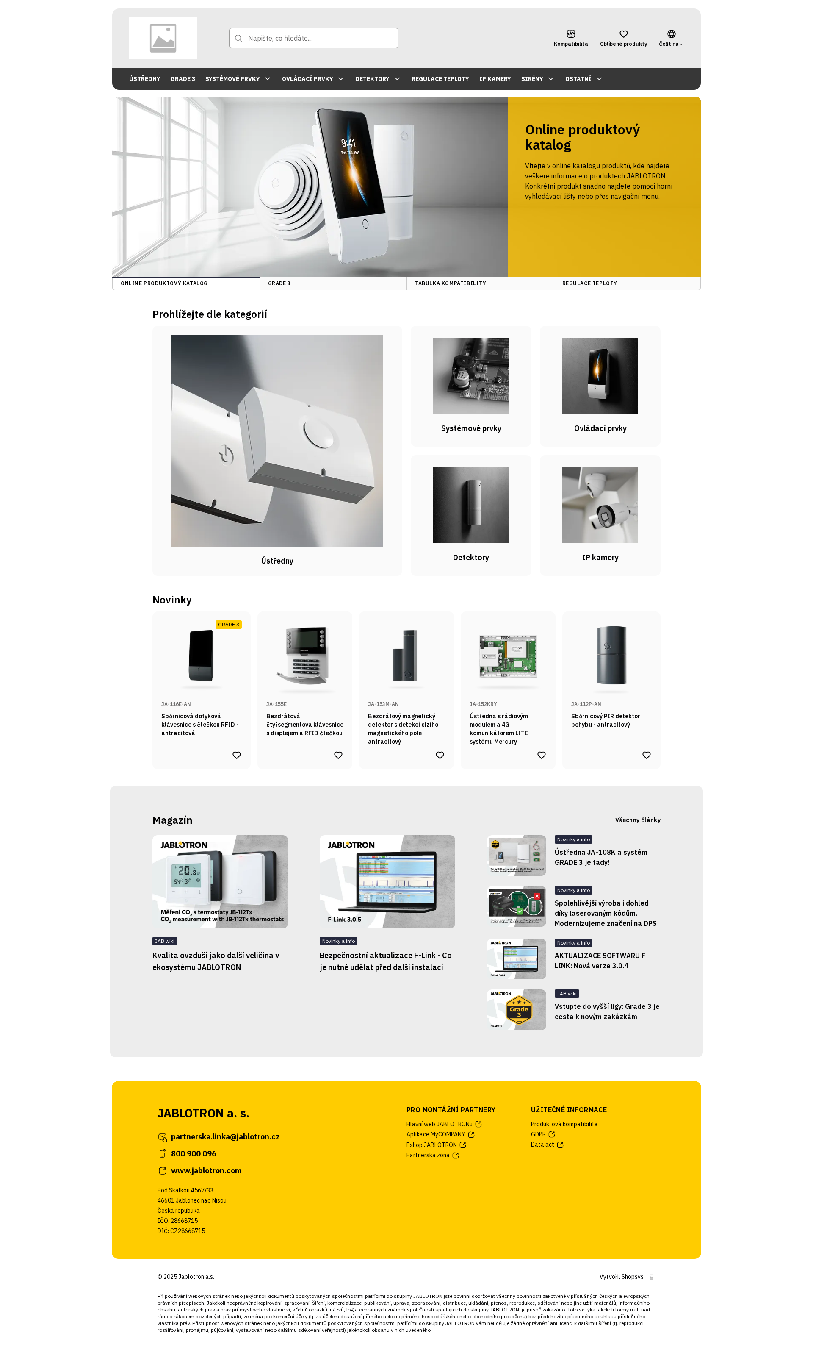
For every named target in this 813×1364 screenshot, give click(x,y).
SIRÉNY (532, 79)
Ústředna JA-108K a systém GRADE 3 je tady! (601, 857)
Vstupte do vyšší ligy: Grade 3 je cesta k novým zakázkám (607, 1011)
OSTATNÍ (578, 79)
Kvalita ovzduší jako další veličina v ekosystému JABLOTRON (215, 961)
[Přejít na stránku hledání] (238, 38)
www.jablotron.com (206, 1170)
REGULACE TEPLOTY (440, 79)
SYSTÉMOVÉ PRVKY (232, 79)
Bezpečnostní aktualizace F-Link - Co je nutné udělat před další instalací (386, 961)
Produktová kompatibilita (564, 1124)
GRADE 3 (183, 79)
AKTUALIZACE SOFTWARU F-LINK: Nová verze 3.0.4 (601, 960)
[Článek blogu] (516, 855)
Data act (542, 1144)
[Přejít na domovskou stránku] (163, 38)
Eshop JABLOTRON (431, 1145)
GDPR (538, 1134)
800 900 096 (193, 1153)
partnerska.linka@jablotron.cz (225, 1137)
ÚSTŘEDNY (144, 79)
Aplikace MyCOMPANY (435, 1134)
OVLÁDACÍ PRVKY (307, 79)
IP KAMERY (495, 79)
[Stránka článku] (220, 881)
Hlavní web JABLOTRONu (439, 1124)
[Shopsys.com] (651, 1276)
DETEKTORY (372, 79)
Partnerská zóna (428, 1155)
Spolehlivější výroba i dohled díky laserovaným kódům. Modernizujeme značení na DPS (606, 913)
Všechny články (638, 820)
